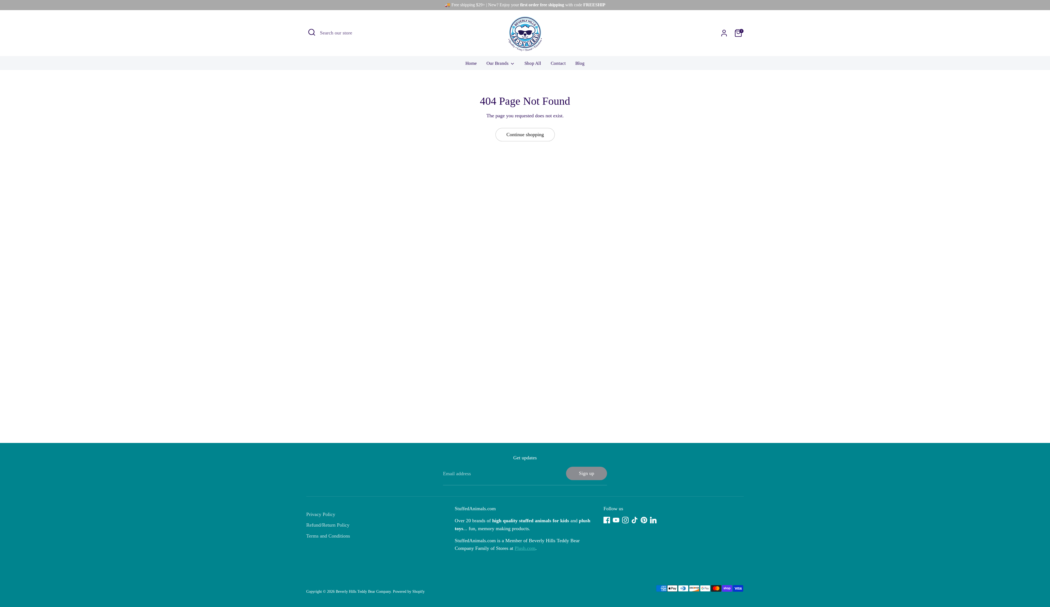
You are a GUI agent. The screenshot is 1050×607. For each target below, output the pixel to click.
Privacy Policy (320, 514)
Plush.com (525, 548)
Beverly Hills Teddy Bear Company (363, 592)
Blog (580, 63)
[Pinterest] (644, 520)
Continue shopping (525, 134)
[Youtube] (616, 520)
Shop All (532, 63)
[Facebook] (606, 520)
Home (471, 63)
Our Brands (498, 63)
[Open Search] (311, 32)
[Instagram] (625, 520)
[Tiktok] (634, 520)
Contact (558, 63)
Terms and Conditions (328, 536)
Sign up (586, 473)
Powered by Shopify (409, 592)
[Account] (724, 33)
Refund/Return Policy (327, 525)
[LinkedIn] (653, 520)
